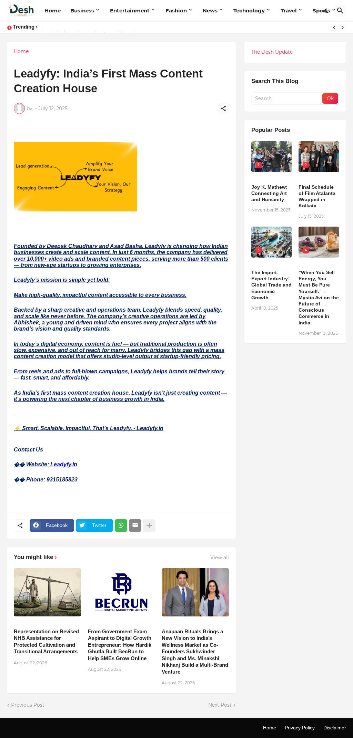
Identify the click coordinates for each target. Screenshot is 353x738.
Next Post (220, 705)
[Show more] (149, 525)
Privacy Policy (300, 727)
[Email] (135, 525)
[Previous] (334, 27)
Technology (249, 10)
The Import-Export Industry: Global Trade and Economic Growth (271, 285)
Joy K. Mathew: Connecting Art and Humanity (269, 193)
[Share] (223, 108)
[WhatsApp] (121, 525)
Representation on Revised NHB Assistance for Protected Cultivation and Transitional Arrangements (46, 641)
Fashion (176, 10)
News (210, 10)
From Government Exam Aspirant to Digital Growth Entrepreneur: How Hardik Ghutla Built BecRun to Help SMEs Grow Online (119, 644)
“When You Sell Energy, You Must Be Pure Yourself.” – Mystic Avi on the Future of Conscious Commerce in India (319, 297)
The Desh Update (272, 52)
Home (52, 10)
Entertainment (130, 10)
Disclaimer (334, 727)
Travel (289, 10)
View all (219, 557)
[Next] (342, 27)
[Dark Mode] (327, 11)
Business (82, 10)
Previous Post (27, 705)
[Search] (340, 11)
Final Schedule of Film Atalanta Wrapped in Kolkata (317, 196)
